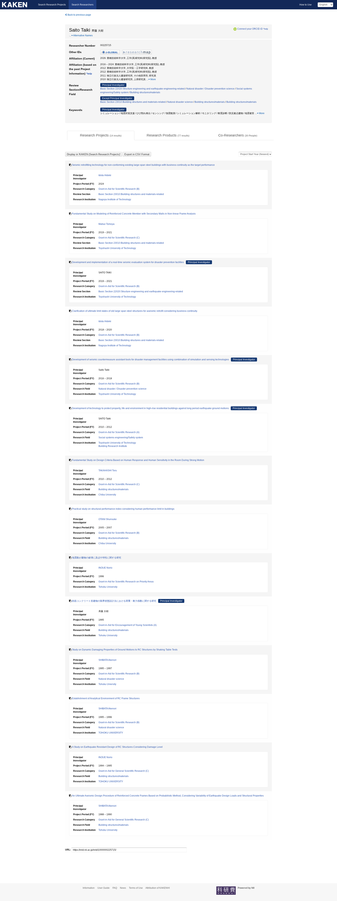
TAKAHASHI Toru (107, 470)
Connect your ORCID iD (250, 28)
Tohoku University (107, 587)
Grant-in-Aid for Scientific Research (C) (119, 237)
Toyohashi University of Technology (117, 248)
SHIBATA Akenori (107, 660)
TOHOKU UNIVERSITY (110, 732)
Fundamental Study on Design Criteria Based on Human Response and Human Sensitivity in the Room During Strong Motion (138, 460)
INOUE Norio (105, 567)
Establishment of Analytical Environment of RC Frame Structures (106, 698)
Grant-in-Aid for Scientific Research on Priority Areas (126, 581)
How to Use (305, 4)
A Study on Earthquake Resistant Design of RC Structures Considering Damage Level (117, 747)
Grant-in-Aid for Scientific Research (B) (118, 189)
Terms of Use (136, 888)
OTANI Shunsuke (107, 519)
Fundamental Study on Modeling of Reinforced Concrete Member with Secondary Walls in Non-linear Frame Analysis (134, 213)
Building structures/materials (145, 92)
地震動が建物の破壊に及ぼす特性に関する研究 (96, 557)
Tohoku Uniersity (107, 684)
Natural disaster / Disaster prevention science (210, 88)
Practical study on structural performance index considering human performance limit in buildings (123, 509)
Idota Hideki (104, 175)
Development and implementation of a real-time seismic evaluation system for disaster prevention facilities (128, 262)
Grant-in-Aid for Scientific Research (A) (118, 432)
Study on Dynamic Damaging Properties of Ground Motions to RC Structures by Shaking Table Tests (124, 649)
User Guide (104, 888)
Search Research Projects (52, 4)
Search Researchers (82, 4)
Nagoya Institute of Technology (114, 199)
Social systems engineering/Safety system (120, 437)
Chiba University (107, 494)
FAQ (115, 888)
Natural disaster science (180, 102)
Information (89, 888)
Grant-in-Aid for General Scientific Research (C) (123, 771)
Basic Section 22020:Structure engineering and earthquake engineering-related (142, 88)
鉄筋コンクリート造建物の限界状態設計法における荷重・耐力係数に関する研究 (114, 601)
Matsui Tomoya (106, 224)
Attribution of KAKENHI (157, 888)
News (123, 888)
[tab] (100, 135)
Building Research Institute (112, 446)
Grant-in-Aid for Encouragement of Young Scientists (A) (127, 625)
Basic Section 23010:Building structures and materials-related (133, 102)
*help (265, 29)
